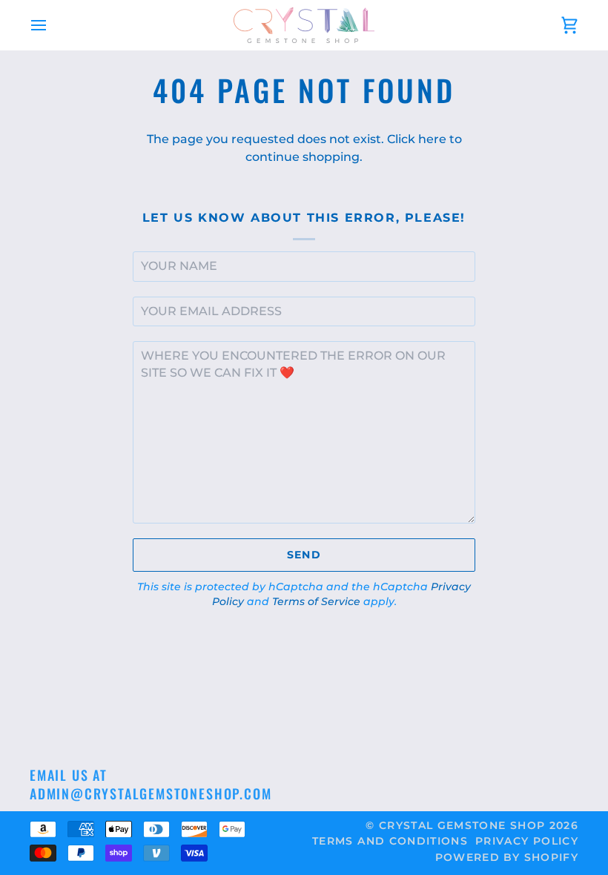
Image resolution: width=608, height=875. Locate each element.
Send (304, 555)
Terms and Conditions (390, 841)
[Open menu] (52, 25)
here (432, 139)
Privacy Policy (526, 841)
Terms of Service (316, 601)
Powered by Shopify (506, 857)
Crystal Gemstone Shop (462, 825)
